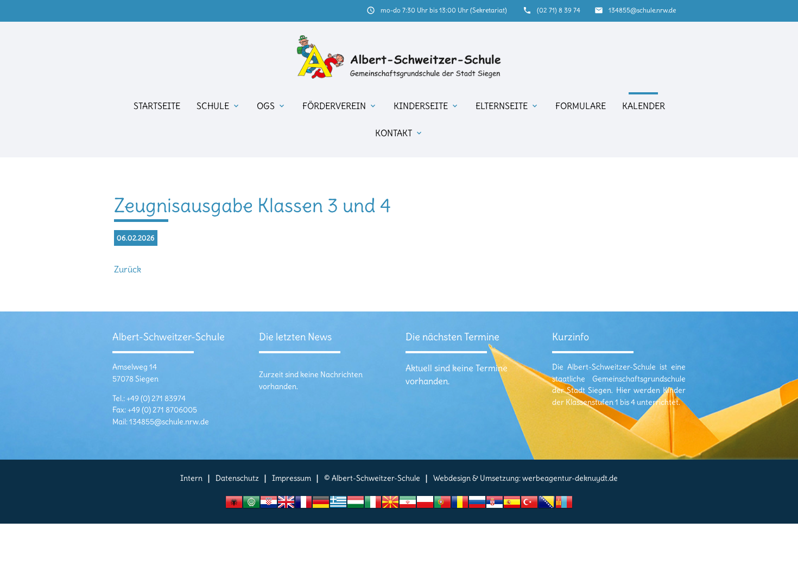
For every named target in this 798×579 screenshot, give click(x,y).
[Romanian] (459, 505)
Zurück (127, 269)
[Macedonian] (390, 505)
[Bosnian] (546, 505)
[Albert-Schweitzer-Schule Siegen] (399, 57)
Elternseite (507, 105)
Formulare (580, 105)
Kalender (643, 105)
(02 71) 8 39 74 (558, 10)
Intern (191, 478)
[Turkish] (529, 505)
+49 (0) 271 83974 (156, 398)
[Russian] (477, 505)
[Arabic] (251, 505)
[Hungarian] (355, 505)
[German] (321, 505)
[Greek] (338, 505)
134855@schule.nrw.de (642, 10)
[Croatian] (268, 505)
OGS (271, 105)
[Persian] (407, 505)
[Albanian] (234, 505)
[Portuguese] (442, 505)
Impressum (291, 478)
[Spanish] (512, 505)
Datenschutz (237, 478)
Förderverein (339, 105)
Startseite (157, 105)
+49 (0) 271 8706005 (162, 410)
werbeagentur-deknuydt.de (570, 478)
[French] (303, 505)
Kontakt (399, 133)
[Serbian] (494, 505)
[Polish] (425, 505)
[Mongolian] (564, 505)
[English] (286, 505)
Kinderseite (426, 105)
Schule (218, 105)
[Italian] (373, 505)
